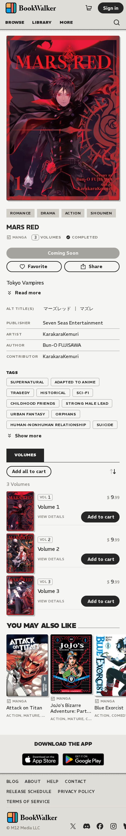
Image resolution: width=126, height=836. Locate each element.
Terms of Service (28, 802)
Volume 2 (49, 549)
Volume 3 (49, 591)
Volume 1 (49, 507)
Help (53, 782)
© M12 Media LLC (23, 828)
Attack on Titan (24, 708)
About (33, 782)
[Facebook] (100, 826)
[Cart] (88, 8)
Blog (12, 782)
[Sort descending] (113, 471)
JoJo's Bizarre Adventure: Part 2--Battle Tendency (68, 708)
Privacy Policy (76, 792)
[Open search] (117, 22)
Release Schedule (29, 792)
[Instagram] (113, 826)
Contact (76, 782)
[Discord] (86, 826)
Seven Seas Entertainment (73, 323)
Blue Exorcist (109, 708)
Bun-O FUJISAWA (62, 345)
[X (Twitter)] (73, 826)
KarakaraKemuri (61, 334)
